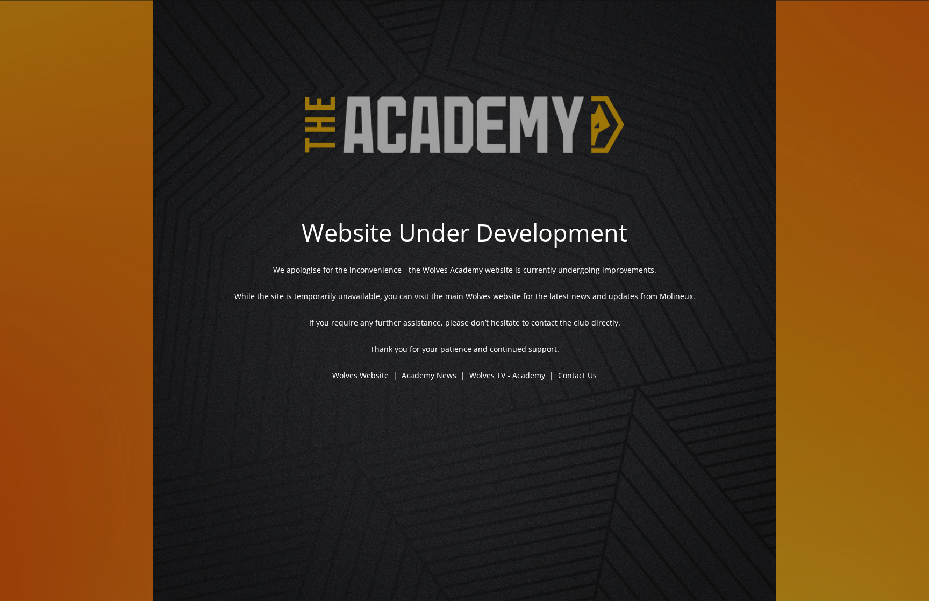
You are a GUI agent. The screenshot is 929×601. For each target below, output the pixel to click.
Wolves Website (360, 375)
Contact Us (577, 375)
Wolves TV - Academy (507, 375)
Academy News (429, 375)
